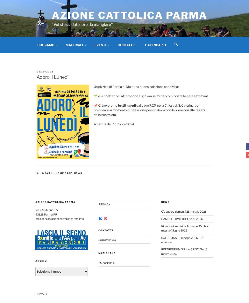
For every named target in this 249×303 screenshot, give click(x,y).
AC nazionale (106, 262)
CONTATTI (126, 45)
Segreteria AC (107, 239)
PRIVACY (104, 204)
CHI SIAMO (45, 45)
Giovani (48, 173)
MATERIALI (74, 45)
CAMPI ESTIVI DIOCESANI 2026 (182, 219)
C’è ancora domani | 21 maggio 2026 (184, 211)
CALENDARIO (155, 45)
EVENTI (100, 45)
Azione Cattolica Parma (129, 15)
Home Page (64, 173)
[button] (176, 44)
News (78, 173)
